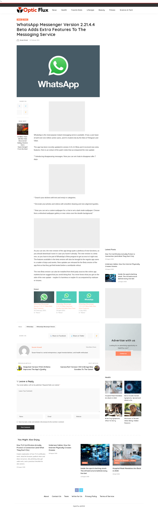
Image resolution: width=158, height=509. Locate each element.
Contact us (123, 353)
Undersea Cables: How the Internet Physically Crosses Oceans (60, 447)
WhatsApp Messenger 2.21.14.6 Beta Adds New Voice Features (87, 306)
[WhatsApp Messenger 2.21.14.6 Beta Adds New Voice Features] (89, 297)
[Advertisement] (67, 116)
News (19, 19)
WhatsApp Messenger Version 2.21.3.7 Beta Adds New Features (43, 306)
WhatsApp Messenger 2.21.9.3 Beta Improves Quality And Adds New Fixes (65, 306)
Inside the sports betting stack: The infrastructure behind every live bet (127, 276)
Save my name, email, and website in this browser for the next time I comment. (41, 422)
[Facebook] (19, 106)
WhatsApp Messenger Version (46, 326)
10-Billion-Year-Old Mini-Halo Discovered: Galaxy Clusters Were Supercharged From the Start (22, 143)
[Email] (25, 112)
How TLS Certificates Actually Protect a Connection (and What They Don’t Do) (30, 447)
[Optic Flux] (33, 10)
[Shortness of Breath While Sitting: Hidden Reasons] (132, 410)
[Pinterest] (19, 112)
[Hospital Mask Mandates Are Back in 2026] (113, 387)
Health (133, 460)
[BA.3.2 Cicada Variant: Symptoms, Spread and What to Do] (132, 387)
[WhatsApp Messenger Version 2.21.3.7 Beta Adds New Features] (44, 297)
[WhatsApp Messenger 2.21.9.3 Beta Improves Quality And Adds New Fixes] (66, 297)
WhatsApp (30, 326)
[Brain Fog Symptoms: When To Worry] (113, 410)
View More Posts (91, 347)
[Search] (140, 10)
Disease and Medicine (121, 460)
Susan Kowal (24, 40)
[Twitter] (25, 106)
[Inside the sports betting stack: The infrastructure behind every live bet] (110, 278)
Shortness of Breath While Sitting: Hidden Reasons (131, 421)
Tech (25, 19)
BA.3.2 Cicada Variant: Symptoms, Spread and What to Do (132, 398)
